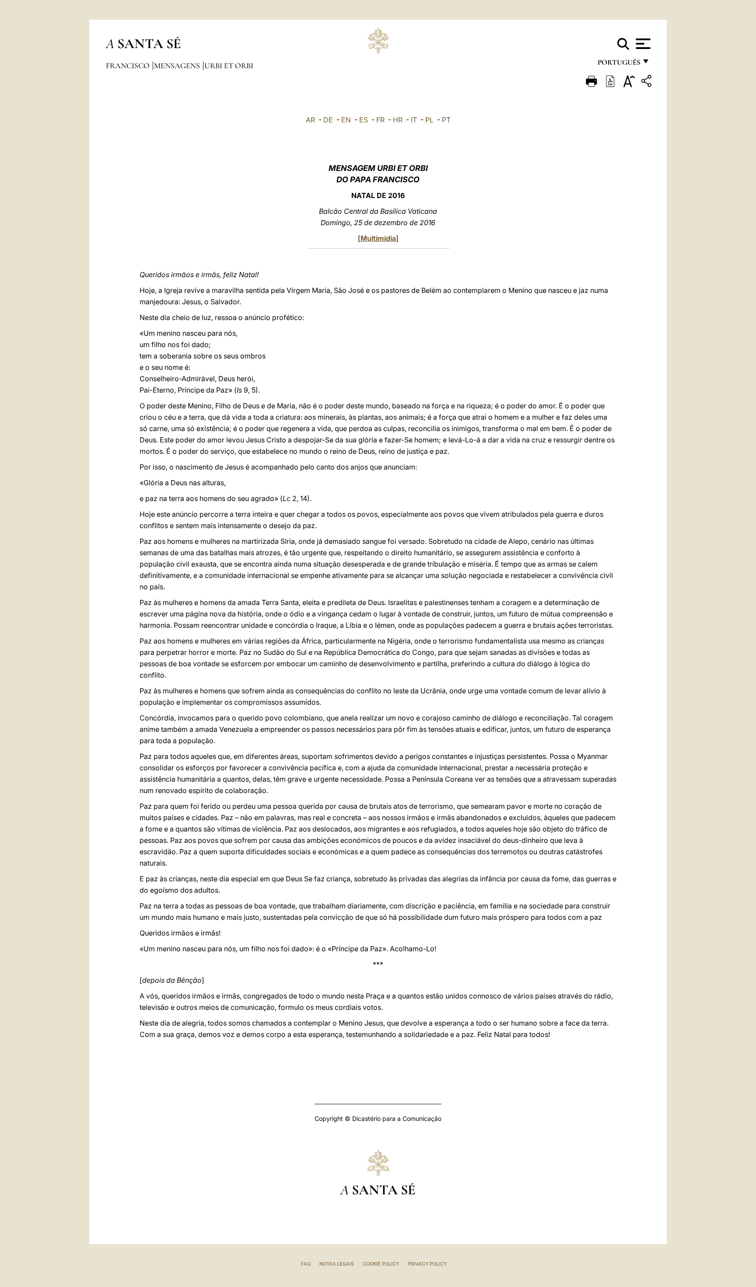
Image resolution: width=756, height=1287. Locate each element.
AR (310, 119)
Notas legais (336, 1264)
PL (429, 119)
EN (346, 119)
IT (414, 119)
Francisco (128, 65)
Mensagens (178, 65)
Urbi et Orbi (228, 65)
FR (380, 119)
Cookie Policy (381, 1264)
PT (446, 119)
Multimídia (378, 238)
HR (397, 119)
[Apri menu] (642, 43)
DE (328, 119)
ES (363, 119)
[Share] (647, 82)
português (618, 64)
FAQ (306, 1264)
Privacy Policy (427, 1264)
